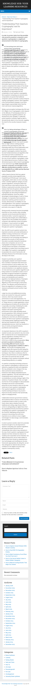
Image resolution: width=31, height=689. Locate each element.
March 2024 (8, 637)
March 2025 (8, 609)
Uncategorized (9, 674)
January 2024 (9, 642)
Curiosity (7, 657)
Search (6, 526)
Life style (8, 667)
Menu (2, 11)
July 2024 (8, 628)
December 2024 (10, 616)
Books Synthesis (10, 655)
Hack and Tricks (19, 32)
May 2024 (8, 632)
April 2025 (8, 607)
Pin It (10, 452)
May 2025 (8, 604)
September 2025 (10, 595)
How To (7, 664)
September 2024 (10, 623)
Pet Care (7, 671)
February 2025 (9, 611)
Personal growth (10, 669)
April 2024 (8, 635)
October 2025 (9, 592)
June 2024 (8, 630)
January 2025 (9, 614)
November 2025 (10, 590)
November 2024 (10, 618)
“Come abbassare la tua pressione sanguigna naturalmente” (13, 463)
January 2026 (9, 585)
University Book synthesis (12, 676)
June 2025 (8, 602)
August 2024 (9, 625)
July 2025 (8, 599)
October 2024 (9, 621)
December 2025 (10, 588)
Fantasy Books (9, 660)
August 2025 (9, 597)
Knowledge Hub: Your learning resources (12, 683)
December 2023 (10, 644)
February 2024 (9, 639)
